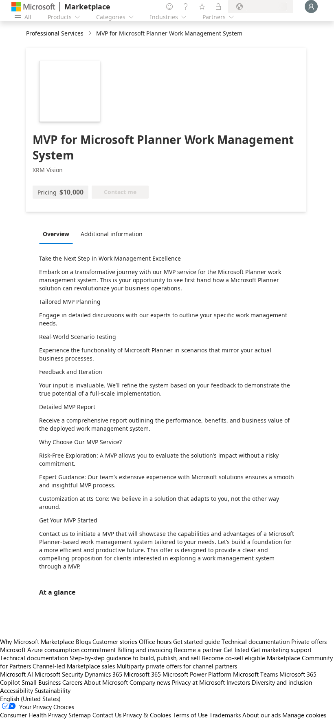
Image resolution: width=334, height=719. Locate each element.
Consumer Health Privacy (33, 715)
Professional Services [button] (55, 33)
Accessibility (16, 690)
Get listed (236, 650)
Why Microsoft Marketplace (37, 641)
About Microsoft (106, 682)
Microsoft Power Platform (197, 674)
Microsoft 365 (142, 674)
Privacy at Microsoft (198, 682)
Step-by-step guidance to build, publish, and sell (135, 658)
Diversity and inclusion (282, 682)
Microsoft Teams (255, 674)
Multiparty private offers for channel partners (176, 666)
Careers (72, 682)
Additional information (112, 234)
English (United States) (30, 699)
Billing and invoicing (144, 650)
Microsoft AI (16, 674)
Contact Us (106, 715)
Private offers (309, 641)
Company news (150, 682)
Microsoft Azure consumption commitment (58, 650)
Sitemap (79, 715)
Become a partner (198, 650)
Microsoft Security (59, 674)
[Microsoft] (33, 6)
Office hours (155, 641)
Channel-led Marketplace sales (74, 666)
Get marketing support (281, 650)
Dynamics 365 (103, 674)
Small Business (41, 682)
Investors (238, 682)
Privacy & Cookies (147, 715)
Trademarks (225, 715)
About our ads (261, 715)
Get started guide (196, 641)
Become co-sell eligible (233, 658)
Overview (56, 234)
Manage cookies (304, 715)
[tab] (58, 234)
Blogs (83, 641)
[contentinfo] (91, 34)
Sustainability (52, 690)
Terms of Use (190, 715)
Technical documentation (256, 641)
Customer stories (114, 641)
